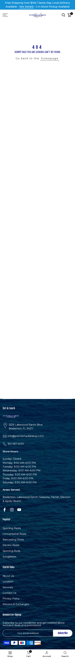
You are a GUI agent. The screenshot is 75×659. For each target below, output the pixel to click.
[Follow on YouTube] (19, 510)
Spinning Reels (12, 528)
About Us (8, 576)
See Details (26, 6)
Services (8, 587)
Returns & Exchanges (16, 604)
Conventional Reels (14, 534)
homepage (49, 58)
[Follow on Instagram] (12, 510)
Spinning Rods (11, 551)
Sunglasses (9, 556)
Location (8, 581)
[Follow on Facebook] (4, 510)
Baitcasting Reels (13, 539)
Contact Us (9, 592)
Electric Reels (11, 545)
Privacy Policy (11, 598)
